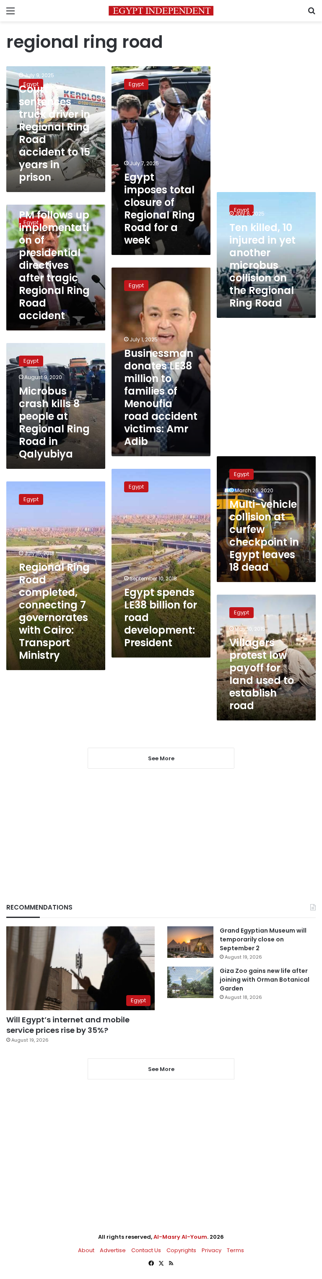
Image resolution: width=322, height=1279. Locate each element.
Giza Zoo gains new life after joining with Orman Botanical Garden (264, 980)
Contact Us (146, 1250)
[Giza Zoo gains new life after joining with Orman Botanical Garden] (190, 982)
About (86, 1250)
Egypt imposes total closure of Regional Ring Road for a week (159, 208)
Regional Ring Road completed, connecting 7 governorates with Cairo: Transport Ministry (54, 611)
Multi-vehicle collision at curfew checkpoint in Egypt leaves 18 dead (264, 535)
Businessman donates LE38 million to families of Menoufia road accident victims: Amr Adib (160, 397)
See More (161, 1069)
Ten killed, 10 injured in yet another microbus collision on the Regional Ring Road (262, 265)
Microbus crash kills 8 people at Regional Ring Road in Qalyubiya (54, 422)
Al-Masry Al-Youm (180, 1237)
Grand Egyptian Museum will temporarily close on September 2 (263, 939)
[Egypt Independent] (161, 11)
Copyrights (181, 1250)
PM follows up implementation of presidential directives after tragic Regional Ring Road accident (54, 265)
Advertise (113, 1250)
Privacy (211, 1250)
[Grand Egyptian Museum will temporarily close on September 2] (190, 942)
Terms (235, 1250)
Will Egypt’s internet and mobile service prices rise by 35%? (68, 1024)
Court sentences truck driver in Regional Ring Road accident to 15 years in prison (54, 133)
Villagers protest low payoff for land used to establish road (261, 674)
